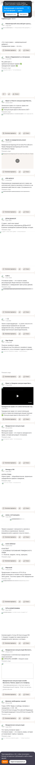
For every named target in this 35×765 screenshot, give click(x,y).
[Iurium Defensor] (3, 544)
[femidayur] (3, 470)
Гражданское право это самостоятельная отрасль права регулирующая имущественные (17, 406)
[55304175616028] (3, 609)
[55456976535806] (3, 57)
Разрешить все (11, 14)
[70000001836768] (3, 650)
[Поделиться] (20, 50)
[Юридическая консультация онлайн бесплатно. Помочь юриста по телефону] (17, 677)
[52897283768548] (3, 515)
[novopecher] (3, 24)
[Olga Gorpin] (3, 341)
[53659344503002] (3, 702)
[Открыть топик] (17, 44)
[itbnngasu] (3, 179)
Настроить (23, 14)
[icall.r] (3, 276)
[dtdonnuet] (3, 219)
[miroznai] (3, 568)
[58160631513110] (3, 384)
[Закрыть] (28, 8)
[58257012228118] (3, 101)
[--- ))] (3, 319)
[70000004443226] (3, 426)
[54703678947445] (3, 140)
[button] (9, 50)
